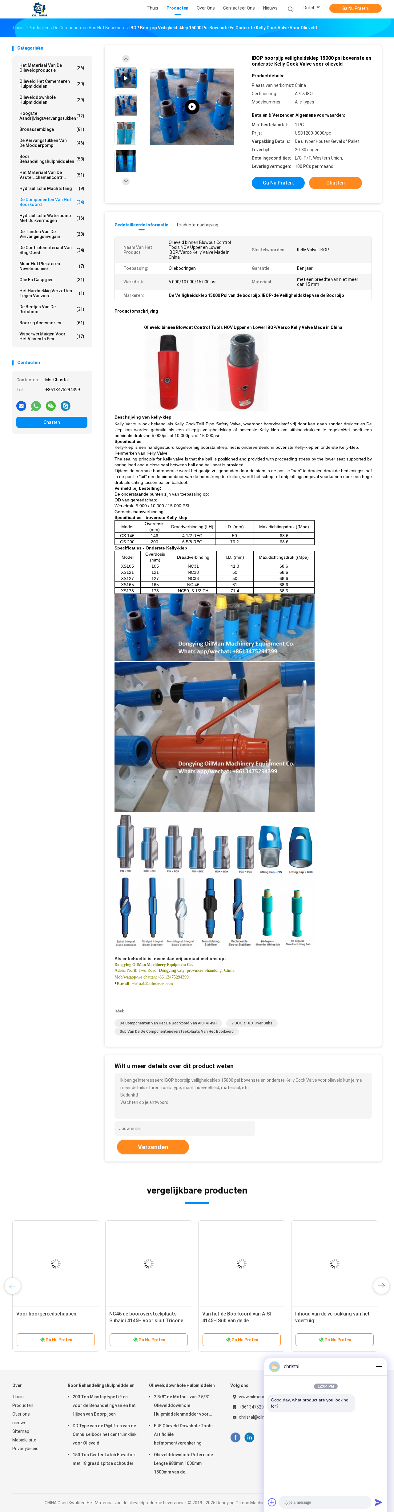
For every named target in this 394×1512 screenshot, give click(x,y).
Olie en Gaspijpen (51, 279)
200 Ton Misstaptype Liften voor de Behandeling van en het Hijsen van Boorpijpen (104, 1405)
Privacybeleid (25, 1448)
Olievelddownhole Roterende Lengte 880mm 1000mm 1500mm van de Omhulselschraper (183, 1464)
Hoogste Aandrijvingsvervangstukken (51, 116)
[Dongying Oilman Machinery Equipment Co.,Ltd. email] (21, 406)
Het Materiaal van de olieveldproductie (51, 68)
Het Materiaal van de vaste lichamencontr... (51, 175)
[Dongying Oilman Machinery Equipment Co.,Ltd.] (39, 9)
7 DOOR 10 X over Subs (251, 1023)
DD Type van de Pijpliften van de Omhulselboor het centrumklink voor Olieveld (104, 1434)
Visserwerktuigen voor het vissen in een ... (51, 336)
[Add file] (272, 1502)
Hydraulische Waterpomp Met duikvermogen (51, 218)
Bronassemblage (51, 129)
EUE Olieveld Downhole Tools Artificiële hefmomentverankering (183, 1434)
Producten (22, 1405)
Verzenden (153, 1147)
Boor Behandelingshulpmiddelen (51, 159)
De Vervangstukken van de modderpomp (51, 143)
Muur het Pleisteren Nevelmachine (51, 266)
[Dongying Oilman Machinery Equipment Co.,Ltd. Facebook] (235, 1437)
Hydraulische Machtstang (51, 188)
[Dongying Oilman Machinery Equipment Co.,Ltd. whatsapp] (36, 406)
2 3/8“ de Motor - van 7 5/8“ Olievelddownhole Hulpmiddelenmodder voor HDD (182, 1406)
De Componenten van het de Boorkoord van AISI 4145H (168, 1023)
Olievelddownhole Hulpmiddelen (51, 100)
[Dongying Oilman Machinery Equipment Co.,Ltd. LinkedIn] (249, 1437)
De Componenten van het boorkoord (51, 202)
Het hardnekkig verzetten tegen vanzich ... (51, 293)
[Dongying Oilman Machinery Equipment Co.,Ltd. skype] (65, 406)
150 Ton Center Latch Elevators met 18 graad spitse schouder (105, 1459)
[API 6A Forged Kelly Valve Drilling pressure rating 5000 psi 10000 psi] (192, 107)
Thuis (18, 1396)
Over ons (21, 1414)
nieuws (19, 1422)
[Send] (379, 1502)
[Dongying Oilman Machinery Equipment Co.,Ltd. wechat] (51, 406)
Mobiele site (24, 1439)
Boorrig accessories (51, 322)
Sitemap (20, 1431)
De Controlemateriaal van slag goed (51, 250)
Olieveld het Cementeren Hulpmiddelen (51, 84)
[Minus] (378, 1366)
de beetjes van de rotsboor (51, 309)
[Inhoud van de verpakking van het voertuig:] (334, 1264)
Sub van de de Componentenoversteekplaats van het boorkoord (177, 1031)
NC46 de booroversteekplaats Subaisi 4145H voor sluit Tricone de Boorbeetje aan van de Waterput (148, 1320)
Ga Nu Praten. (355, 8)
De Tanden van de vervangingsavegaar (51, 234)
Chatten (52, 422)
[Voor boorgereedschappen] (56, 1264)
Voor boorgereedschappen (46, 1314)
